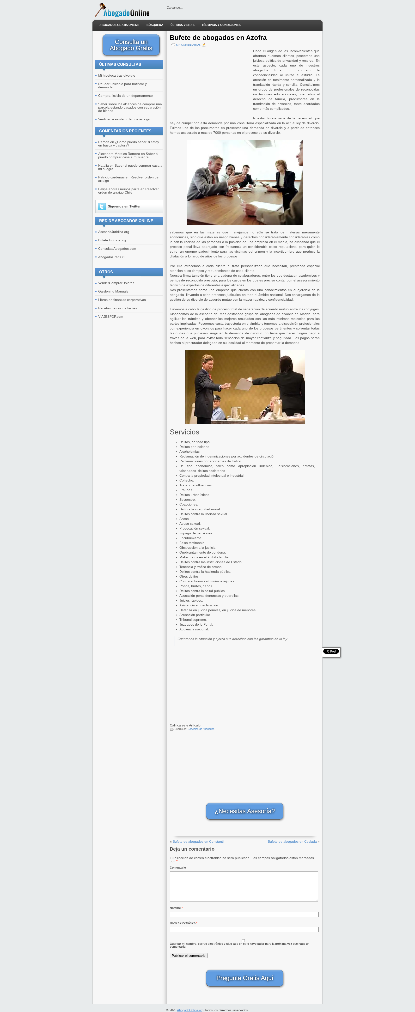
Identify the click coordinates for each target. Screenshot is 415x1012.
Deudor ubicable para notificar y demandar (122, 85)
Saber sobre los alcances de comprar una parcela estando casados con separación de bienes (130, 107)
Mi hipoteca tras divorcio (116, 75)
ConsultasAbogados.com (117, 248)
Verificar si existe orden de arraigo (124, 119)
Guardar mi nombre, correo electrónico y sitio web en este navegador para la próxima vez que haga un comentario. (239, 945)
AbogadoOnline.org (190, 1010)
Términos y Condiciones (221, 25)
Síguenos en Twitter (124, 206)
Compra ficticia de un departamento (125, 96)
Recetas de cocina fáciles (117, 308)
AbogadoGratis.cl (111, 257)
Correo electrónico (183, 923)
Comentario (178, 867)
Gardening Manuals (113, 291)
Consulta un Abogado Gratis (131, 45)
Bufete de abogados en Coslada (292, 841)
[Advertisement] (210, 82)
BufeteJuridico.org (112, 240)
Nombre (176, 908)
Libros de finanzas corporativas (122, 300)
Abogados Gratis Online (119, 25)
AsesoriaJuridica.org (113, 232)
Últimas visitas (183, 25)
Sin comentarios (188, 44)
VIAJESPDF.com (110, 316)
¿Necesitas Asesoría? (245, 811)
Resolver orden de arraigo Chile (128, 190)
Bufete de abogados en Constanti (198, 841)
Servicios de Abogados (201, 728)
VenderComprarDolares (116, 283)
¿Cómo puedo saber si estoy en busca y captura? (128, 143)
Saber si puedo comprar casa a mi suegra (128, 155)
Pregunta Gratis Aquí (244, 978)
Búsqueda (154, 25)
